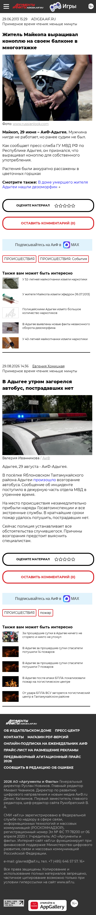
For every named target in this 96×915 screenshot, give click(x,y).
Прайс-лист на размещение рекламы (41, 750)
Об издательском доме (27, 730)
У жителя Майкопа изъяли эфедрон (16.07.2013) (56, 294)
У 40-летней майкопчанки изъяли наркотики (55, 339)
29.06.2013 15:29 (14, 19)
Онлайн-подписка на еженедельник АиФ (45, 743)
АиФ (46, 458)
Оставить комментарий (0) (48, 223)
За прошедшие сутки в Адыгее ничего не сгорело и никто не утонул (52, 635)
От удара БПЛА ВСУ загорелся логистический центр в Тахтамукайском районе (56, 694)
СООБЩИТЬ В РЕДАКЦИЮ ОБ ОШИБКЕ (38, 767)
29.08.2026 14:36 (15, 366)
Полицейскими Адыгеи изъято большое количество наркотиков (51, 311)
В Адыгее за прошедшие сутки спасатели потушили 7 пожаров (52, 664)
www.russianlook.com (31, 124)
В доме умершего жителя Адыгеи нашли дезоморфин (45, 184)
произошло (45, 480)
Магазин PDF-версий (48, 737)
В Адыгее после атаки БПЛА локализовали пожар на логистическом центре (53, 679)
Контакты (14, 737)
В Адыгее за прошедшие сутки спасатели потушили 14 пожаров (52, 650)
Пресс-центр (67, 730)
